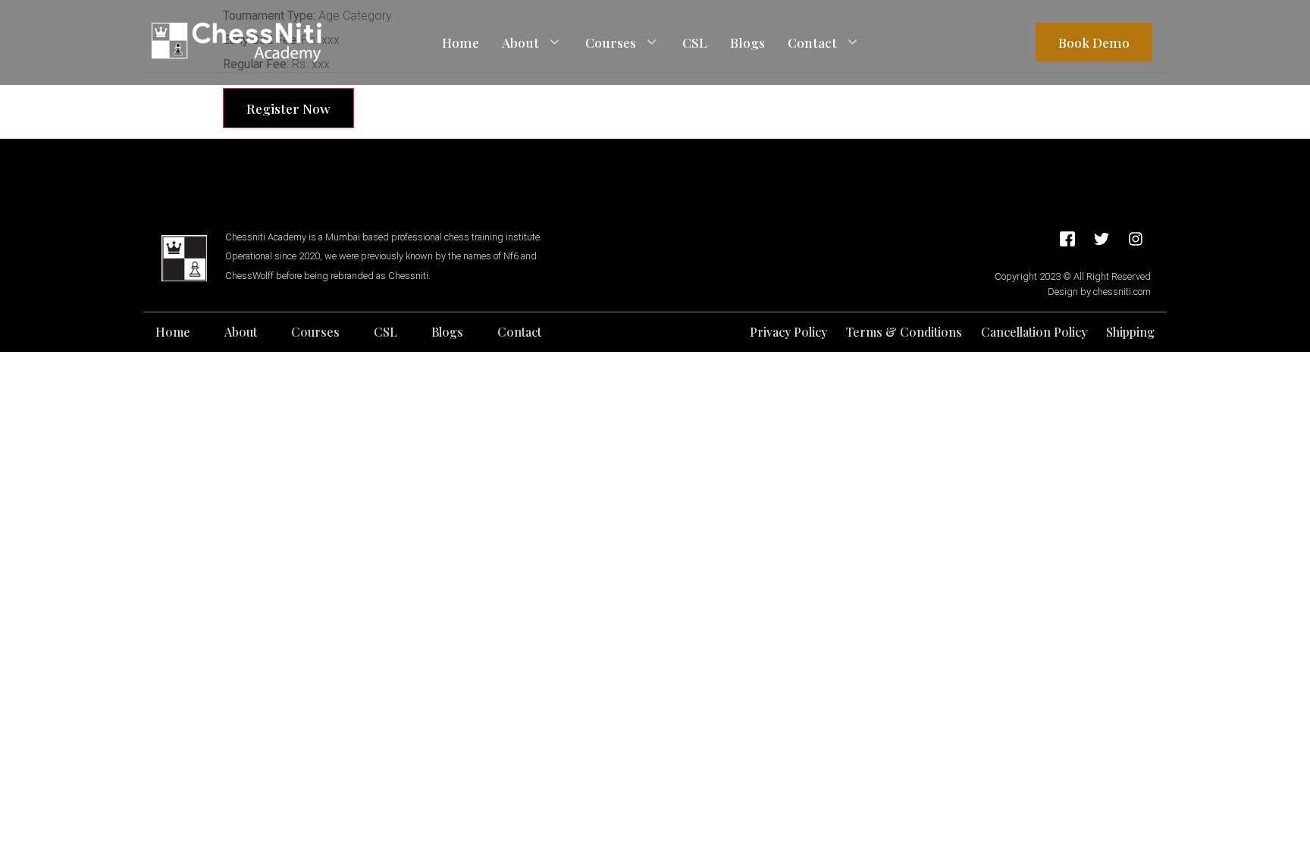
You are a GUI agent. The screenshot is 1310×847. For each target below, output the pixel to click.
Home (460, 42)
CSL (694, 42)
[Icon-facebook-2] (1067, 239)
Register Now (288, 108)
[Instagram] (1135, 239)
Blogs (747, 42)
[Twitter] (1101, 239)
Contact (812, 42)
